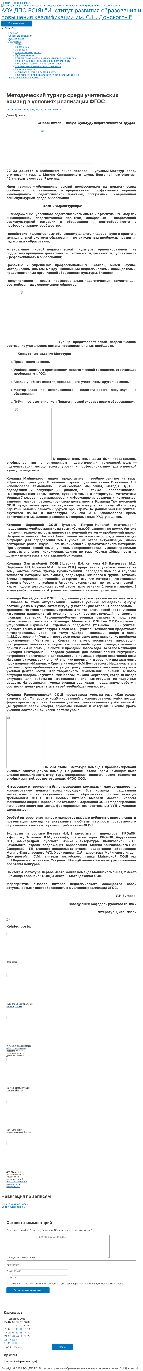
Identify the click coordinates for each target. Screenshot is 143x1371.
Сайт (9, 1277)
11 (21, 1329)
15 (9, 1332)
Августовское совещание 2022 (26, 77)
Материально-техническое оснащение (38, 66)
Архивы (8, 1361)
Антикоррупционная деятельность (35, 72)
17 (17, 1332)
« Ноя (7, 1342)
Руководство (16, 38)
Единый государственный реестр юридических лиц (45, 58)
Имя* (9, 1265)
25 (21, 1336)
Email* (10, 1271)
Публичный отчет (25, 55)
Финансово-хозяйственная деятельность (39, 63)
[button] (8, 27)
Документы (14, 41)
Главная (13, 33)
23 (13, 1336)
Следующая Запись (14, 1206)
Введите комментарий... (23, 1257)
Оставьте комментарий (20, 109)
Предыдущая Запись (15, 1204)
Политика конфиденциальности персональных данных (47, 74)
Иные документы (25, 69)
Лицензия (21, 49)
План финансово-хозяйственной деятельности (42, 60)
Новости (41, 109)
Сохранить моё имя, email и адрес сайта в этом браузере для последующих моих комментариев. (68, 1283)
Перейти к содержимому (16, 2)
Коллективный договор (28, 52)
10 (17, 1329)
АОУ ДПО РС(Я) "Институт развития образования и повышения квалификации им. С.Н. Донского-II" (71, 14)
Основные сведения (20, 35)
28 (5, 1339)
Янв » (15, 1342)
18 (21, 1332)
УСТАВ (19, 44)
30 (13, 1339)
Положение (22, 46)
